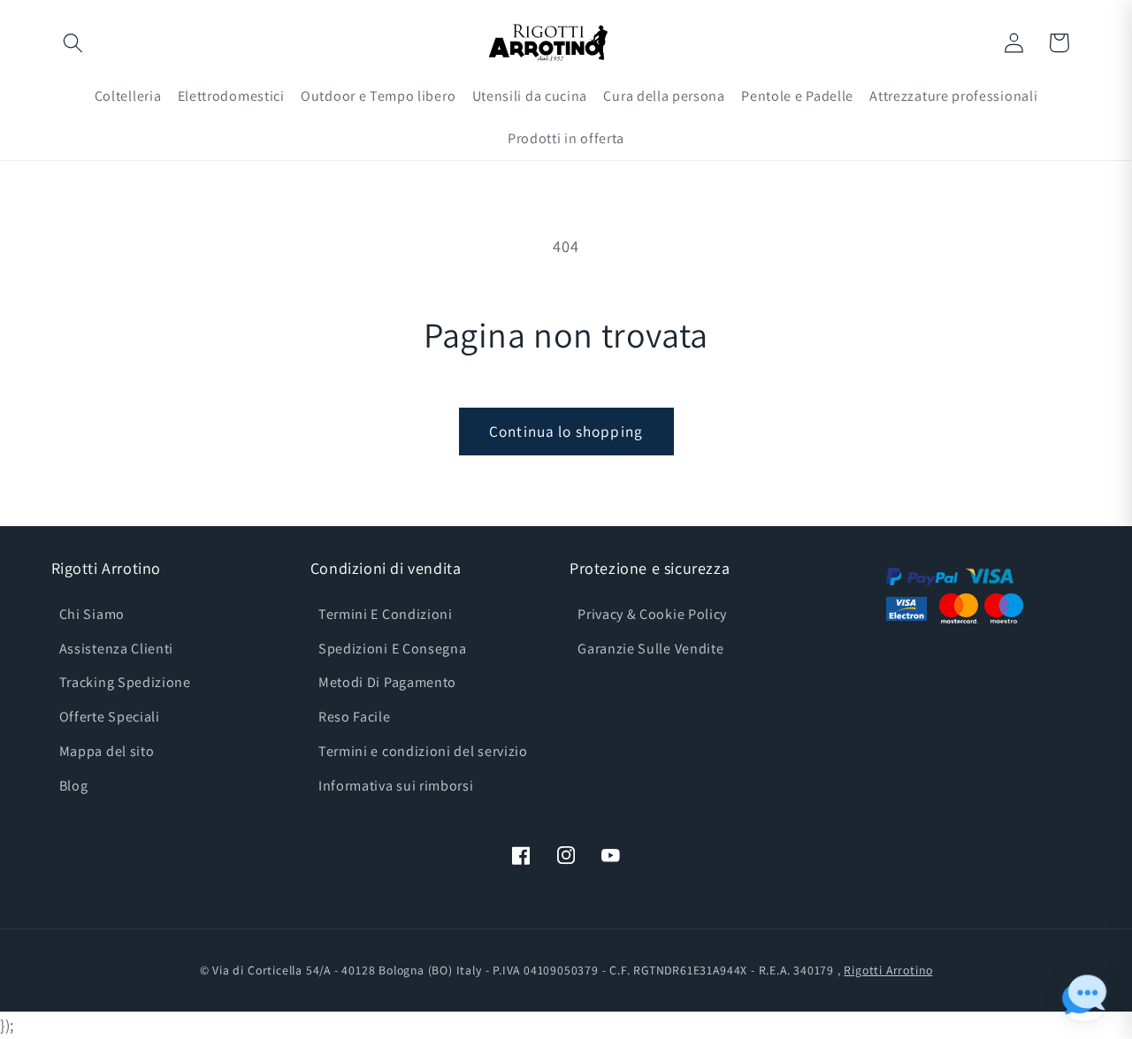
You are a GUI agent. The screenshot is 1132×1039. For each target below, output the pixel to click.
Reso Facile (354, 716)
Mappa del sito (107, 751)
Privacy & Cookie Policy (652, 614)
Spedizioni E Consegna (392, 648)
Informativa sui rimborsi (396, 785)
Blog (73, 785)
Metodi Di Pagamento (387, 682)
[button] (73, 42)
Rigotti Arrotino (888, 970)
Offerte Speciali (109, 716)
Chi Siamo (92, 614)
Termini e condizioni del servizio (423, 751)
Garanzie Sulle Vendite (650, 648)
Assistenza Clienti (116, 648)
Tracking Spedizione (125, 682)
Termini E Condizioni (385, 614)
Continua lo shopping (566, 431)
